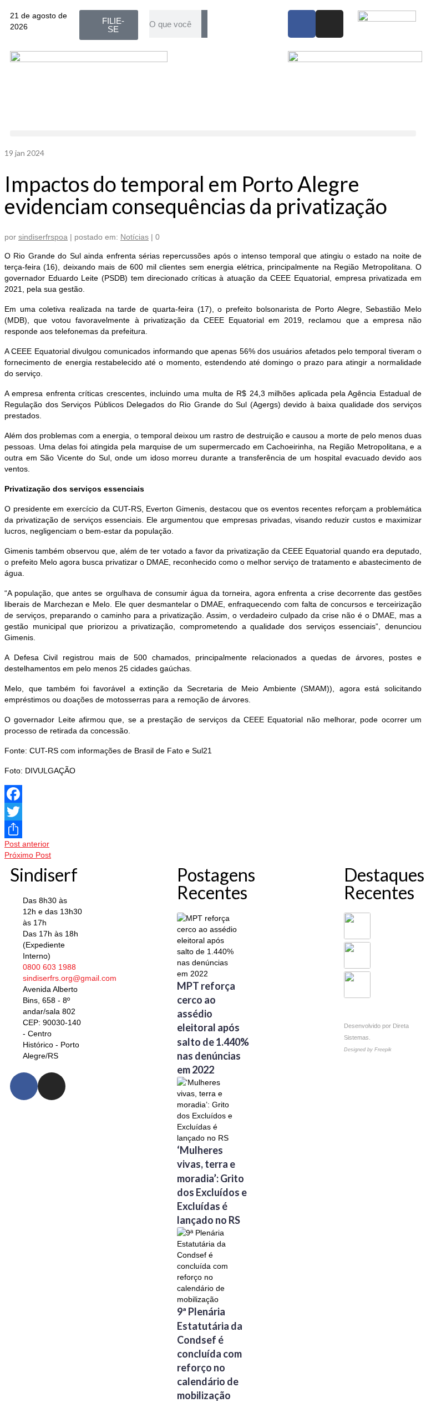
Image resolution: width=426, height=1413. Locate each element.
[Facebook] (302, 24)
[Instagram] (329, 24)
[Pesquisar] (204, 24)
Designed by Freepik (368, 1049)
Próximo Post (27, 854)
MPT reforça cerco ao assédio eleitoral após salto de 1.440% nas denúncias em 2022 (213, 1028)
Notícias (134, 236)
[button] (213, 133)
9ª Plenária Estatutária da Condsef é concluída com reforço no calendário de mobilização (209, 1353)
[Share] (213, 829)
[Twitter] (213, 812)
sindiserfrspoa (43, 236)
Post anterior (26, 843)
